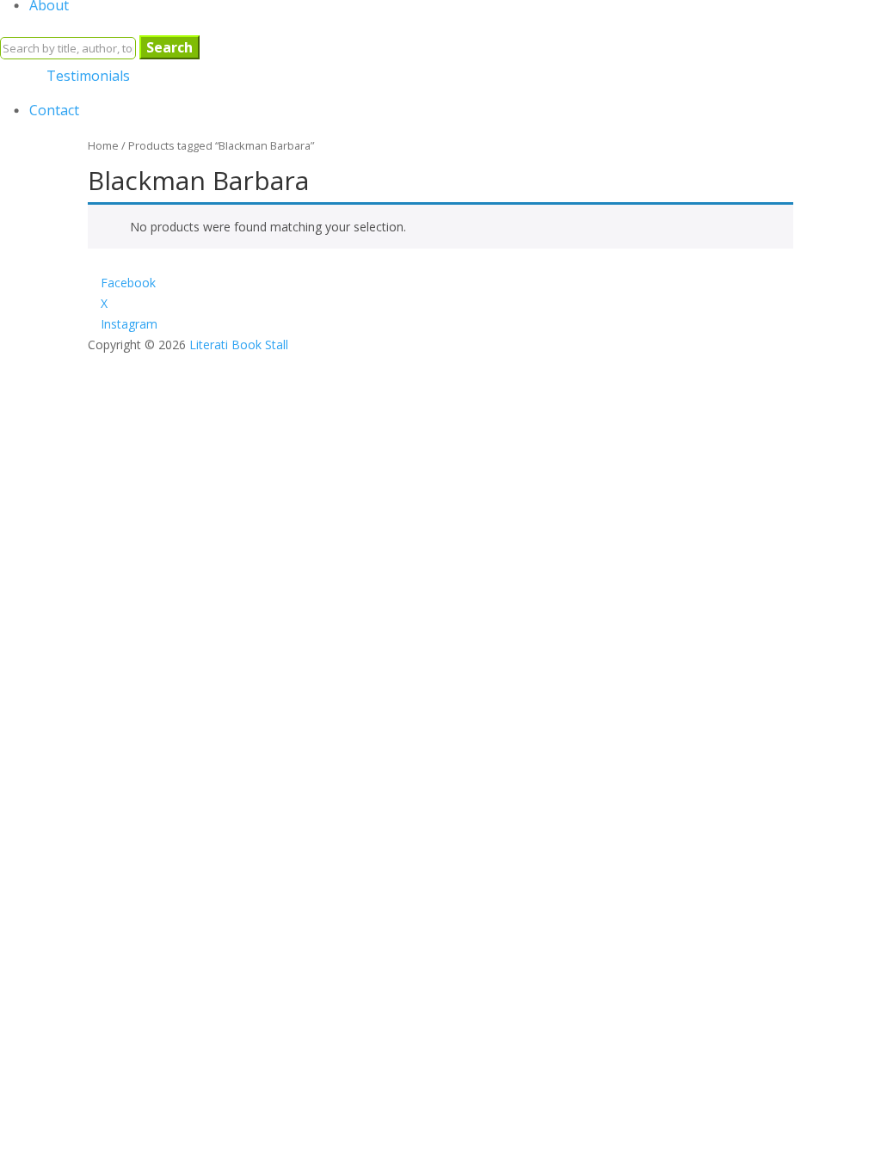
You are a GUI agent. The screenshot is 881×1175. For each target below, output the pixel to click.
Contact (54, 110)
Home (103, 145)
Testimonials (88, 75)
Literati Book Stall (238, 344)
